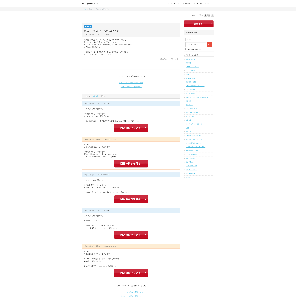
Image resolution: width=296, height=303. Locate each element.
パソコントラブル (191, 170)
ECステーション (191, 116)
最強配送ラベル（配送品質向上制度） (197, 97)
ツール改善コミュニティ (193, 143)
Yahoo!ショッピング (192, 67)
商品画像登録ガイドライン (194, 139)
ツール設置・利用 (191, 109)
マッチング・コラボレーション (195, 124)
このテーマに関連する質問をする (131, 83)
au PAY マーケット (191, 71)
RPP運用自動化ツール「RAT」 (195, 86)
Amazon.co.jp (190, 78)
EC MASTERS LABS (191, 166)
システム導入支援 (191, 154)
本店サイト (189, 105)
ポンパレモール (190, 93)
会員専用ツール (190, 101)
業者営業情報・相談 (192, 151)
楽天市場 (95, 96)
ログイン (209, 4)
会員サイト (188, 4)
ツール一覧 (199, 4)
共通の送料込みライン (193, 112)
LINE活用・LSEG (191, 82)
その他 (188, 177)
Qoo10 (188, 74)
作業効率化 (189, 162)
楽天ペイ (188, 132)
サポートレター (190, 173)
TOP (85, 9)
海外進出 (188, 120)
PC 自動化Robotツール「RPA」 (195, 147)
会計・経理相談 (190, 158)
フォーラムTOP (91, 3)
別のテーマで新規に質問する (131, 87)
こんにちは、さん (173, 4)
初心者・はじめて (191, 59)
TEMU (187, 128)
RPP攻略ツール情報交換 (193, 135)
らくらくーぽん (190, 90)
